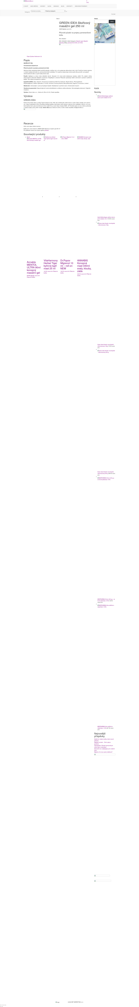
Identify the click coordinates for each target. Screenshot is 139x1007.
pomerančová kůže (72, 42)
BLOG (62, 6)
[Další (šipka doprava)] (2, 1006)
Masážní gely (79, 41)
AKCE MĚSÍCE (34, 6)
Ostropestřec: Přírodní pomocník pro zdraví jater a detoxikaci (103, 746)
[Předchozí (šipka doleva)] (0, 1006)
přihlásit (47, 130)
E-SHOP (26, 6)
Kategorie (27, 12)
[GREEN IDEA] (65, 49)
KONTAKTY (69, 6)
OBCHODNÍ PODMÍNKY (81, 6)
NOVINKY (42, 6)
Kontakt (113, 14)
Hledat (96, 18)
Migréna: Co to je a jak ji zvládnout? (103, 752)
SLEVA (49, 6)
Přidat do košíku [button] (31, 277)
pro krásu (80, 42)
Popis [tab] (28, 56)
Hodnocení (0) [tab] (38, 56)
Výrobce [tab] (32, 56)
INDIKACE (56, 6)
